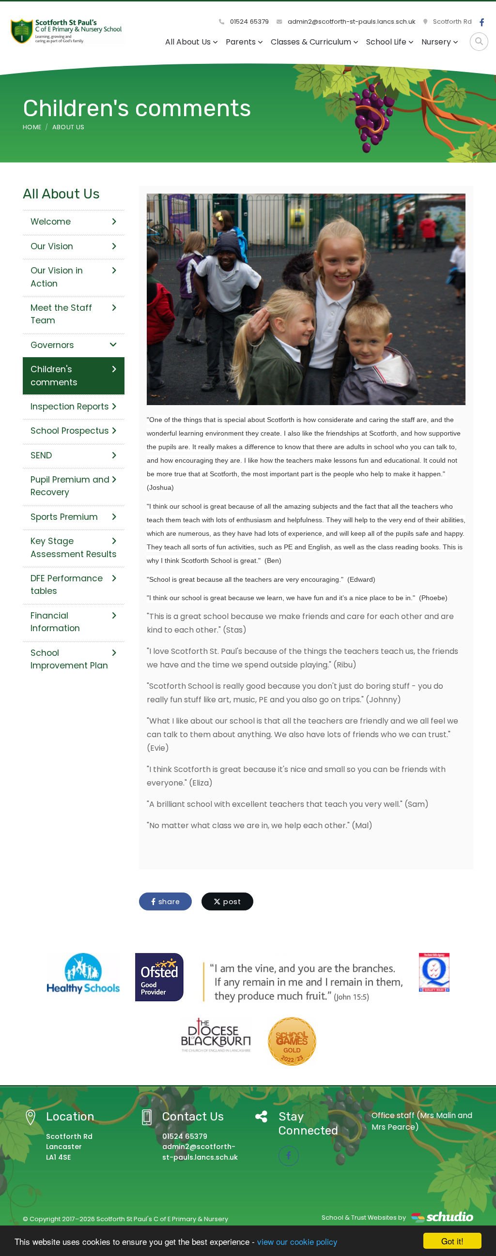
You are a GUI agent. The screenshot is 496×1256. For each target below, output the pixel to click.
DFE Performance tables (67, 585)
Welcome (51, 221)
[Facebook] (482, 22)
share (168, 902)
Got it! (452, 1241)
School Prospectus (70, 431)
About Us (68, 127)
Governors (52, 345)
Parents (241, 41)
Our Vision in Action (57, 277)
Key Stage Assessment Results (74, 547)
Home (32, 127)
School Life (386, 41)
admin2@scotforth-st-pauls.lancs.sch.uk (351, 21)
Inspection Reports (70, 406)
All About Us (188, 41)
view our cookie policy (297, 1241)
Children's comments (54, 375)
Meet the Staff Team (61, 314)
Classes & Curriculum (311, 41)
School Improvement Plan (69, 659)
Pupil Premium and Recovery (70, 486)
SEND (41, 455)
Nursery (436, 41)
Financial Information (55, 622)
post (231, 902)
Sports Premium (64, 517)
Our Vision (52, 246)
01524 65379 (248, 21)
